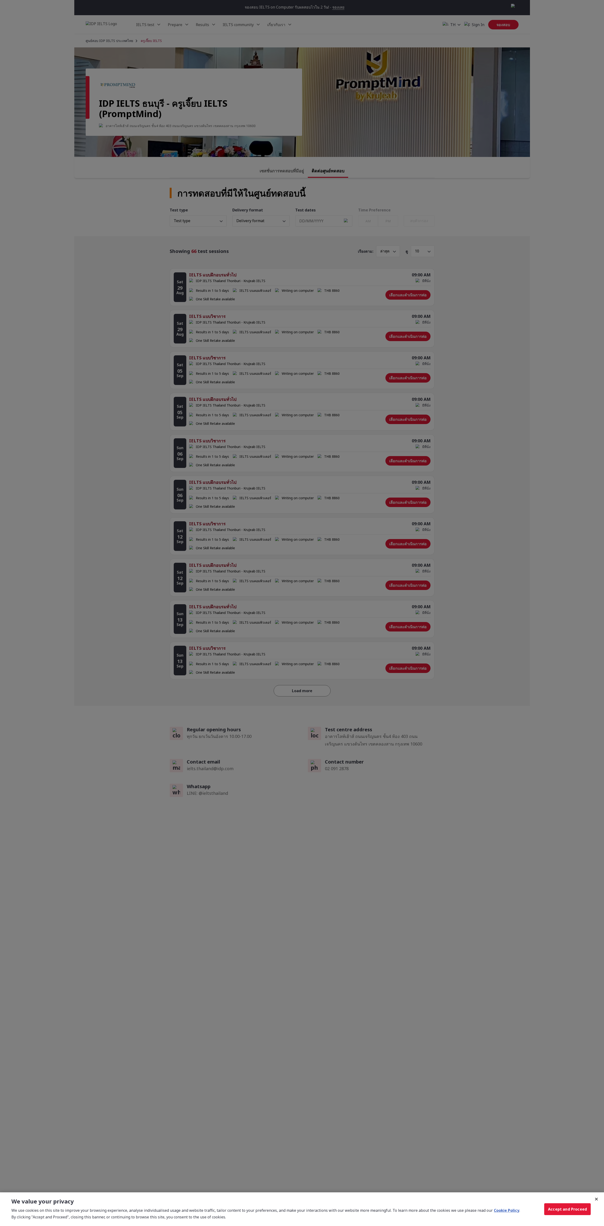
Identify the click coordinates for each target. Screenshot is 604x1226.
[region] (302, 1209)
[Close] (596, 1199)
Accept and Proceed (567, 1209)
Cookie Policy (506, 1210)
